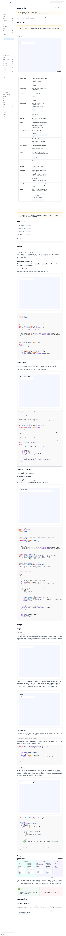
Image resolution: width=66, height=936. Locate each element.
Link (3, 71)
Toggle (4, 118)
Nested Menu (5, 79)
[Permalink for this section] (25, 23)
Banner (4, 18)
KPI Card (4, 69)
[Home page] (7, 2)
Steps (4, 100)
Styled (4, 102)
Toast (4, 116)
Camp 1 (5, 38)
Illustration (5, 65)
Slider (4, 98)
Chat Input (5, 26)
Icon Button (5, 63)
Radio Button (5, 90)
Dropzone (4, 49)
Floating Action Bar (6, 55)
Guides (2, 6)
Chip (3, 30)
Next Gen (5, 36)
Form (4, 57)
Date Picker (5, 43)
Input (4, 67)
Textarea (4, 112)
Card (4, 24)
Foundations (3, 8)
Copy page (59, 7)
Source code (21, 228)
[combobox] (57, 2)
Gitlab (42, 2)
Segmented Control (6, 94)
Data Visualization (6, 40)
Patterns (2, 123)
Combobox (5, 34)
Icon (3, 61)
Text (3, 110)
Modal (4, 75)
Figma (20, 234)
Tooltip (4, 120)
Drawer (4, 45)
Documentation (37, 2)
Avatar (4, 16)
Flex (3, 53)
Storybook (21, 231)
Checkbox (4, 28)
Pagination (5, 84)
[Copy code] (61, 242)
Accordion (4, 12)
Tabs (3, 106)
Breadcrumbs (5, 20)
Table (4, 104)
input (32, 250)
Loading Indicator (6, 73)
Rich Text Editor (5, 92)
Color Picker (5, 32)
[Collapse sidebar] (13, 934)
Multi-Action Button (6, 77)
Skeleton (4, 96)
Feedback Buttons (6, 51)
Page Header (5, 82)
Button (4, 22)
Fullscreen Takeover (6, 59)
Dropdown (5, 47)
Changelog (21, 225)
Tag (3, 108)
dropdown (38, 250)
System (4, 934)
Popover (4, 86)
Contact (46, 2)
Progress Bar (5, 88)
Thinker (4, 114)
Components (3, 10)
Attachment (5, 14)
